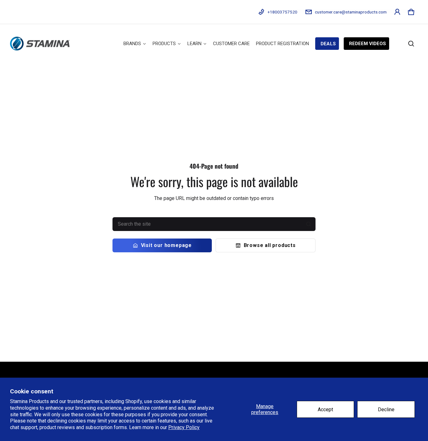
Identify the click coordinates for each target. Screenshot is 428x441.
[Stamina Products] (40, 43)
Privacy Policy (184, 427)
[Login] (397, 12)
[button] (411, 12)
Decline (386, 409)
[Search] (309, 224)
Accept (325, 409)
